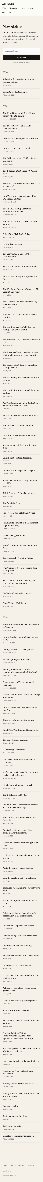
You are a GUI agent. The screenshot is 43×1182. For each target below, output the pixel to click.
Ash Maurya (8, 3)
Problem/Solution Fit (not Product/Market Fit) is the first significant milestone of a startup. (18, 1036)
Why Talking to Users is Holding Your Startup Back (20, 569)
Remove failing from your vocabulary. (20, 936)
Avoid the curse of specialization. (18, 868)
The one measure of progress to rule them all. (19, 818)
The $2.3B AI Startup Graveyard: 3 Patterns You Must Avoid (18, 210)
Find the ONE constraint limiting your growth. (20, 315)
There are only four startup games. (18, 720)
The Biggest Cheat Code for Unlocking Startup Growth (20, 366)
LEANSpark (7, 1171)
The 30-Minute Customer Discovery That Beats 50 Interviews (21, 290)
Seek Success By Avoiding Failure (18, 558)
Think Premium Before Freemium (18, 493)
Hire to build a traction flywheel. (17, 785)
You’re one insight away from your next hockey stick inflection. (21, 773)
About (4, 12)
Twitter (5, 1166)
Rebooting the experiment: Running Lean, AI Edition (19, 80)
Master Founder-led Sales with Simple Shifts (20, 446)
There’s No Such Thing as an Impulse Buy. (20, 546)
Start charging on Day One (15, 1116)
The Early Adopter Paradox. (15, 740)
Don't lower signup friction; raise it (18, 1136)
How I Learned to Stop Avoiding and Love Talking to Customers (19, 581)
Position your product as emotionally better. (20, 901)
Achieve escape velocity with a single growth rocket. (19, 989)
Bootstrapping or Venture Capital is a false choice (19, 683)
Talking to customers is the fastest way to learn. (21, 889)
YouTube (21, 1166)
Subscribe (21, 58)
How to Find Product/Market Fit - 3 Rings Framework (21, 696)
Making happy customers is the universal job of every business (21, 1049)
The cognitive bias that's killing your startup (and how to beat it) (19, 328)
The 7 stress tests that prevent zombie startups (20, 222)
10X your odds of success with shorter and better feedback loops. (20, 806)
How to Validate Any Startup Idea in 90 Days (20, 277)
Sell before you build (12, 1126)
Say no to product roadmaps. (16, 92)
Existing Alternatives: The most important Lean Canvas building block (20, 670)
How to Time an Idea (12, 244)
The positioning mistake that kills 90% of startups (21, 378)
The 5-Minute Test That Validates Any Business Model (20, 303)
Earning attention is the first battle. (19, 1083)
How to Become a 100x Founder (17, 148)
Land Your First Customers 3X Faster (19, 435)
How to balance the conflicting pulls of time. (20, 844)
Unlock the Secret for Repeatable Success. (18, 459)
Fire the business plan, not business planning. (19, 761)
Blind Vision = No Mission (14, 603)
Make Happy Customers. (14, 750)
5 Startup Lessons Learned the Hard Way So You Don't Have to (21, 184)
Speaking (31, 8)
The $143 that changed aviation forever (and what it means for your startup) (20, 353)
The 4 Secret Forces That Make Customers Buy (17, 127)
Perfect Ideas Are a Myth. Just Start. (19, 513)
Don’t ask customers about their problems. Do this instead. (17, 831)
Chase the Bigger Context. (14, 535)
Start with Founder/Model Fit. (16, 1010)
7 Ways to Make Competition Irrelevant (20, 138)
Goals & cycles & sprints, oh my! (17, 593)
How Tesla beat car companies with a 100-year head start (19, 197)
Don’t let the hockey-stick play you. (19, 470)
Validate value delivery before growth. (20, 1000)
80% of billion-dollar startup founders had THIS (20, 481)
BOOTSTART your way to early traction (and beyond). (20, 976)
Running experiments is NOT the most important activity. (20, 524)
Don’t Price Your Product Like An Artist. (21, 730)
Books (23, 8)
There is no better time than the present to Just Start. (21, 625)
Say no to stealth (10, 1106)
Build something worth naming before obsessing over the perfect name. (20, 914)
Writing (4, 8)
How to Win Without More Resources (20, 266)
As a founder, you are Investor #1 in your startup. (21, 1021)
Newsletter (13, 8)
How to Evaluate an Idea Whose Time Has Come (20, 708)
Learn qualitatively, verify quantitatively (21, 1061)
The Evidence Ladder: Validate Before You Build (20, 159)
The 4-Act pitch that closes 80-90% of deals (20, 172)
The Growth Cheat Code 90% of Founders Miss (17, 255)
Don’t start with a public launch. (17, 965)
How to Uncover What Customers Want (20, 415)
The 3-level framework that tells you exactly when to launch (19, 114)
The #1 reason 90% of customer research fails (21, 341)
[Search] (10, 12)
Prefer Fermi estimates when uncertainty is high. (21, 856)
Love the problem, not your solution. (19, 878)
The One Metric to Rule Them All (18, 425)
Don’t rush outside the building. (17, 945)
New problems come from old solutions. (21, 955)
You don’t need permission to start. (19, 926)
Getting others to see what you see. (19, 649)
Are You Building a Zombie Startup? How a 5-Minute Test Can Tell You (21, 404)
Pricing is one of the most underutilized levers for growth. (21, 1094)
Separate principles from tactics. (17, 659)
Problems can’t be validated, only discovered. (18, 1072)
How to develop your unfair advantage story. (20, 638)
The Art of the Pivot (11, 503)
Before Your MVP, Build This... (16, 234)
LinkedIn (13, 1166)
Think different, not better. (15, 795)
